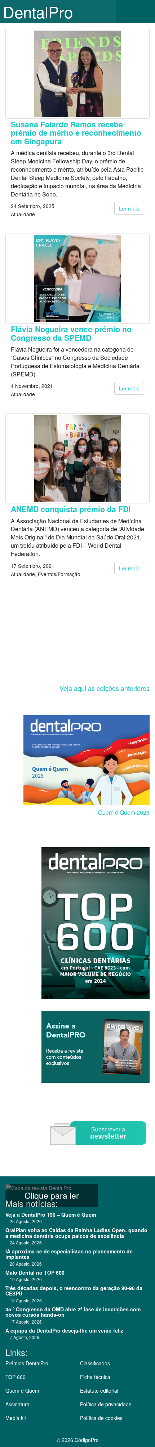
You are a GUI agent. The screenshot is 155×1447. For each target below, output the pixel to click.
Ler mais (129, 208)
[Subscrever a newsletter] (99, 1150)
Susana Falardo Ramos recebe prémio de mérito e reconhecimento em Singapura (76, 133)
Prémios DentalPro (26, 1363)
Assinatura (17, 1404)
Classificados (95, 1363)
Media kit (15, 1417)
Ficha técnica (95, 1376)
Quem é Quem (22, 1390)
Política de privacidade (106, 1404)
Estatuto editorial (99, 1390)
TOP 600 (15, 1376)
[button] (144, 11)
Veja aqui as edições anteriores (104, 688)
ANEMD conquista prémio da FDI (70, 509)
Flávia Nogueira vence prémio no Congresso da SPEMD (71, 333)
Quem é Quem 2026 (124, 812)
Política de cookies (101, 1417)
